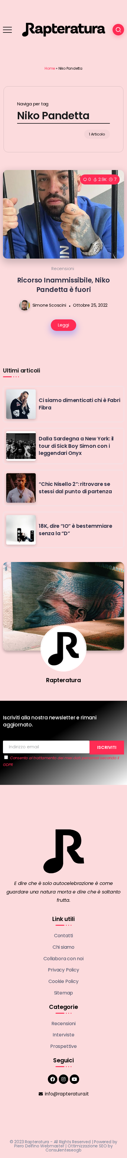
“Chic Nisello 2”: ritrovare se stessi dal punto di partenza (75, 488)
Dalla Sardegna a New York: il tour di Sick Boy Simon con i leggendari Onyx (76, 446)
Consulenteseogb (63, 1150)
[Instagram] (63, 1079)
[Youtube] (74, 1079)
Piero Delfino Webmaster (39, 1146)
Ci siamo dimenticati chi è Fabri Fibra (79, 404)
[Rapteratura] (63, 29)
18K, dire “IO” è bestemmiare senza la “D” (75, 529)
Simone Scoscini (49, 305)
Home (50, 68)
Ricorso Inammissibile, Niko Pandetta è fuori (63, 284)
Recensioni (62, 269)
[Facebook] (52, 1079)
